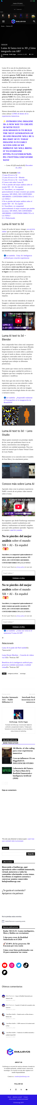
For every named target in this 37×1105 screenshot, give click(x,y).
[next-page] (6, 783)
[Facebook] (11, 1090)
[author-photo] (18, 719)
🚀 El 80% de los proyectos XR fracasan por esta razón (16, 945)
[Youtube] (27, 1090)
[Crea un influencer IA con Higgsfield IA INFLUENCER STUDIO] (7, 760)
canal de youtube (16, 530)
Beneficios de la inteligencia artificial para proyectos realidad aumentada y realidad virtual (17, 664)
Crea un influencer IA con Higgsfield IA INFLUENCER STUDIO (24, 760)
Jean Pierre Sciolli (10, 1014)
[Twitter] (21, 1090)
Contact (26, 1097)
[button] (3, 21)
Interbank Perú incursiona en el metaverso (28, 699)
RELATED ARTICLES (10, 740)
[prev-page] (3, 783)
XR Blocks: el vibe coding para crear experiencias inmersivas (24, 750)
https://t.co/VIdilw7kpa (17, 154)
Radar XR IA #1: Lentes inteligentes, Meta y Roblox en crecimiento (18, 932)
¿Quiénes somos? (17, 1097)
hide (18, 173)
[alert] (18, 921)
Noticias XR (9, 26)
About (9, 1097)
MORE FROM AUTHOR (10, 743)
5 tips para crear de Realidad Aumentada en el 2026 (15, 938)
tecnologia (22, 673)
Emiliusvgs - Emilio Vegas (9, 54)
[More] (27, 62)
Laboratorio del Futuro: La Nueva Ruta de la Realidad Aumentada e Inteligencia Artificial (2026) (23, 773)
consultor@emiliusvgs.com (21, 1076)
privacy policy (20, 567)
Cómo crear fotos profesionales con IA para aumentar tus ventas (18, 951)
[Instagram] (16, 1090)
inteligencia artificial (13, 673)
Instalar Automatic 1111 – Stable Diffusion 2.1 (10, 699)
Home (2, 26)
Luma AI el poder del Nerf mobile (14, 648)
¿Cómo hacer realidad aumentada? (18, 1099)
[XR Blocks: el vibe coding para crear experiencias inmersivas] (7, 752)
